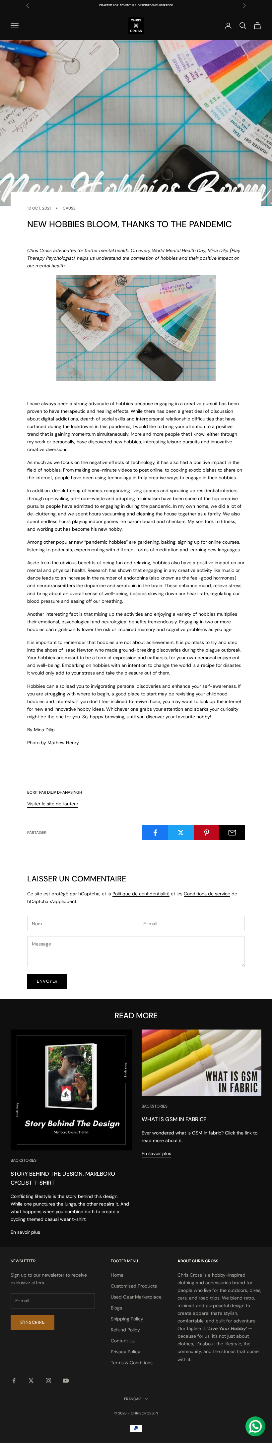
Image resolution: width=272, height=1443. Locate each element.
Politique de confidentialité (141, 894)
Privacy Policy (125, 1352)
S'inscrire (32, 1322)
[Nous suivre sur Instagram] (48, 1380)
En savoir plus (25, 1232)
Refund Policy (125, 1330)
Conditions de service (207, 894)
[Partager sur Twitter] (180, 832)
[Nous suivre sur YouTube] (65, 1380)
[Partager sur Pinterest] (206, 832)
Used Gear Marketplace (136, 1297)
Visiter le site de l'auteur (52, 804)
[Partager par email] (232, 832)
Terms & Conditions (132, 1363)
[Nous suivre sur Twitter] (31, 1380)
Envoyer (47, 981)
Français (133, 1399)
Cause (69, 208)
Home (117, 1275)
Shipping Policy (127, 1319)
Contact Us (123, 1341)
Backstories (23, 1160)
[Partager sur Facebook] (155, 832)
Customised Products (134, 1286)
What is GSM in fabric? (174, 1119)
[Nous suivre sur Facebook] (14, 1380)
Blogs (116, 1308)
